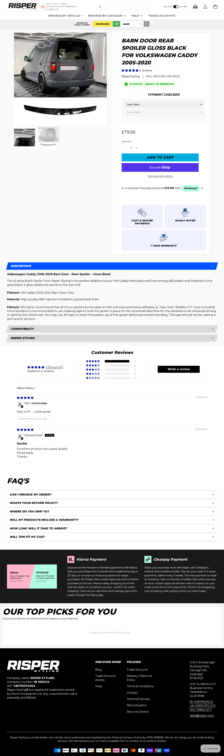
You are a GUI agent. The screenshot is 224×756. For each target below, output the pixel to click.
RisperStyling (131, 76)
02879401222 (69, 6)
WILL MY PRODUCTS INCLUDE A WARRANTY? (44, 520)
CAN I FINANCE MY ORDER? (30, 494)
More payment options (160, 176)
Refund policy (136, 705)
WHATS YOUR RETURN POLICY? (34, 503)
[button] (123, 7)
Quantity (127, 141)
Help (98, 686)
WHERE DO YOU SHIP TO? (29, 511)
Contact (132, 692)
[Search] (146, 24)
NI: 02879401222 (201, 701)
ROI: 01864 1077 (201, 709)
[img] (25, 397)
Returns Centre (138, 711)
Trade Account (137, 669)
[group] (24, 137)
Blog (98, 669)
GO (116, 24)
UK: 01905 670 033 (202, 705)
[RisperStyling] (22, 7)
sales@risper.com (202, 715)
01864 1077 (52, 9)
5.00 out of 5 (54, 367)
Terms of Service (138, 699)
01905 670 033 (53, 6)
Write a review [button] (179, 369)
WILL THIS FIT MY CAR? (27, 536)
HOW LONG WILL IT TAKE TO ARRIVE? (38, 528)
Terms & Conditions (140, 686)
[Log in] (205, 7)
